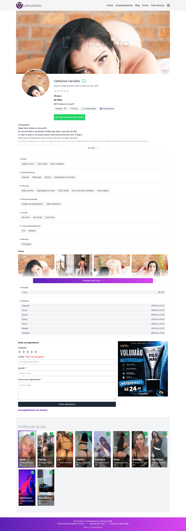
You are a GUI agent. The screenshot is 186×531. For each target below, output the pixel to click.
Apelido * (22, 368)
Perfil (24, 159)
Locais (24, 213)
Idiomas (25, 239)
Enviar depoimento (67, 404)
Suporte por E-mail (97, 524)
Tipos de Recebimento (31, 226)
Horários (25, 301)
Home (110, 5)
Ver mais (91, 148)
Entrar (145, 5)
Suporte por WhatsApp (119, 524)
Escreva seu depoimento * (30, 379)
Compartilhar (90, 108)
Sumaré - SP (32, 14)
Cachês (25, 288)
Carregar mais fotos (91, 280)
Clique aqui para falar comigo (71, 117)
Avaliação (22, 348)
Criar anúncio (157, 5)
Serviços (25, 186)
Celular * (31, 357)
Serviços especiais (29, 199)
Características (28, 172)
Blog (137, 5)
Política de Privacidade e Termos (71, 524)
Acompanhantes (124, 5)
